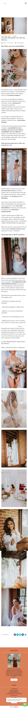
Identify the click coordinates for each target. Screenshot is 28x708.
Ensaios (14, 36)
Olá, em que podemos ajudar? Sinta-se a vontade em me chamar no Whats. (14, 700)
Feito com (14, 706)
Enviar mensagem (14, 690)
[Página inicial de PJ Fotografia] (4, 3)
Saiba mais (14, 679)
